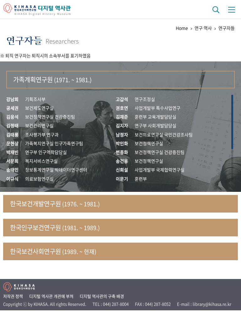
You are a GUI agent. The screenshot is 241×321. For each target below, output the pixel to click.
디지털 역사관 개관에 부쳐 (51, 296)
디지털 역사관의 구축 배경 (102, 296)
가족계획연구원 (52, 79)
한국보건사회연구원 (53, 251)
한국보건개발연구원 (55, 203)
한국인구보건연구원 (55, 227)
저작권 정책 (13, 296)
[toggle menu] (231, 9)
